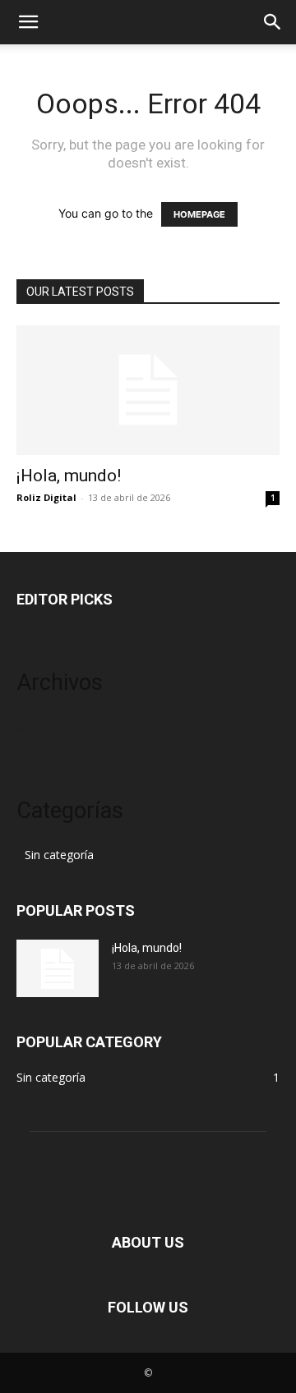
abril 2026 (42, 726)
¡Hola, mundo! (68, 475)
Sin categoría (59, 854)
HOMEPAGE (199, 214)
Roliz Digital (46, 497)
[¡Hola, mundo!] (148, 390)
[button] (28, 22)
